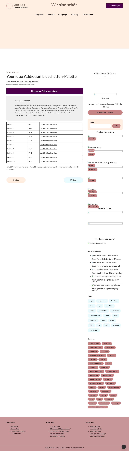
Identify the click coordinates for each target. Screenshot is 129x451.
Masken (113, 395)
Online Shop (92, 207)
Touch (106, 325)
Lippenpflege (93, 391)
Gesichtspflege (103, 310)
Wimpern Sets (104, 403)
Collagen (111, 355)
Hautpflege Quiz (95, 429)
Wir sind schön (64, 5)
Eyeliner (102, 359)
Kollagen (51, 15)
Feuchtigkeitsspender (96, 363)
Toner (99, 399)
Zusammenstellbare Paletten (98, 407)
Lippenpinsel (105, 391)
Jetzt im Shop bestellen (48, 124)
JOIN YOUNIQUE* (114, 6)
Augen (91, 150)
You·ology (92, 191)
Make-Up (74, 15)
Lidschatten (115, 310)
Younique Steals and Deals (59, 431)
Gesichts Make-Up (112, 371)
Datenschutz (14, 429)
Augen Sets (107, 343)
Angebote (91, 195)
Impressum (14, 426)
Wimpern (116, 325)
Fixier (108, 363)
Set (99, 325)
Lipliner (101, 387)
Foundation (109, 305)
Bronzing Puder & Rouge (97, 355)
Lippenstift (93, 395)
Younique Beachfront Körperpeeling (107, 273)
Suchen (92, 122)
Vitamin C (109, 399)
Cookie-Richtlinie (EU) (18, 431)
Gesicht (91, 165)
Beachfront (114, 301)
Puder (91, 325)
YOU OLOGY (94, 330)
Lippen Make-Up (114, 387)
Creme (92, 305)
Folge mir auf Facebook (105, 112)
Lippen (91, 154)
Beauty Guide (95, 426)
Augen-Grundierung (95, 347)
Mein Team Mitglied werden (60, 429)
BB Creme (105, 351)
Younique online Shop (97, 434)
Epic (99, 305)
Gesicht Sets (104, 367)
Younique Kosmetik (57, 434)
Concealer (93, 359)
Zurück (16, 180)
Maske (115, 315)
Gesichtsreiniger (107, 375)
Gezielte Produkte (95, 379)
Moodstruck (93, 320)
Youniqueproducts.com (48, 108)
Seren (91, 399)
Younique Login (95, 431)
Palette (103, 320)
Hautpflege (62, 15)
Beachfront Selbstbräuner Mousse (106, 259)
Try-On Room (55, 426)
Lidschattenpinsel (95, 315)
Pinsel (112, 320)
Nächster (73, 180)
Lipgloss (92, 387)
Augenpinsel (93, 351)
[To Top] (124, 447)
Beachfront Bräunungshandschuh (106, 266)
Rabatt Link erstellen (57, 436)
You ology (116, 403)
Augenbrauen (102, 301)
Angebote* (39, 15)
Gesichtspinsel (94, 375)
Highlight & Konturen (96, 383)
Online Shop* (88, 15)
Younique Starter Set (97, 436)
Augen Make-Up (94, 343)
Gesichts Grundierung (96, 371)
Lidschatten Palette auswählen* (44, 91)
